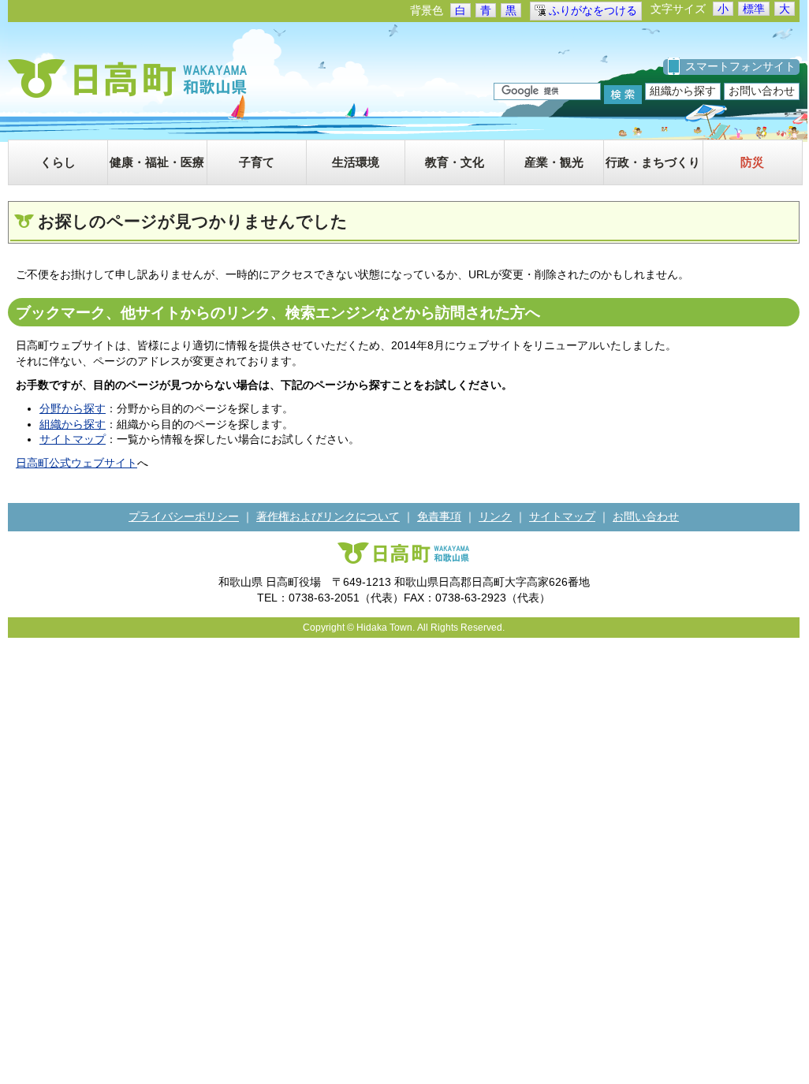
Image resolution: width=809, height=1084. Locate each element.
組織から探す (683, 90)
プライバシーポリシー (184, 516)
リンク (495, 516)
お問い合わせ (762, 90)
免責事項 (439, 516)
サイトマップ (72, 439)
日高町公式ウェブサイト (76, 462)
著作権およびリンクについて (328, 516)
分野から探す (72, 408)
